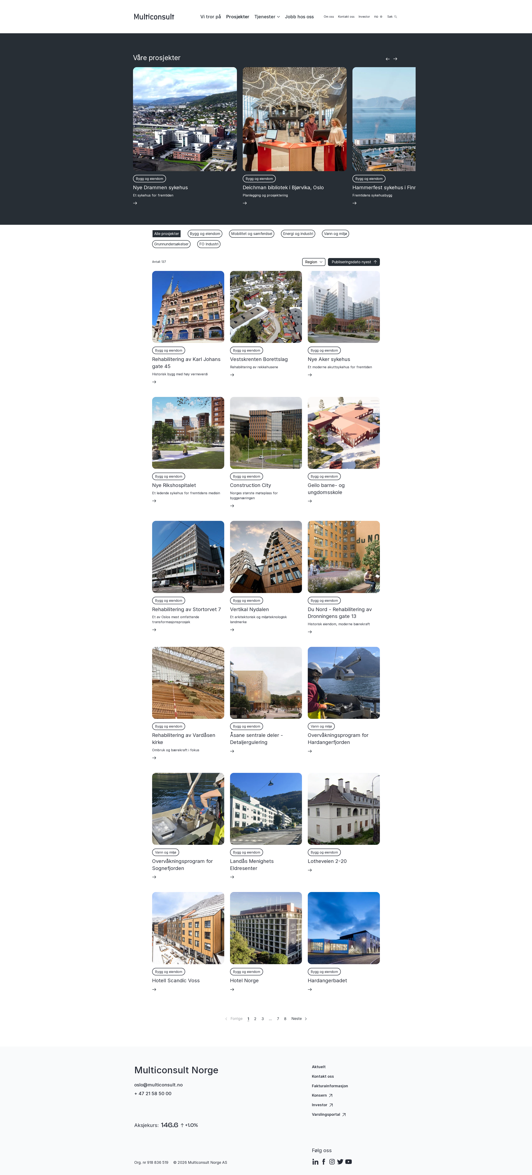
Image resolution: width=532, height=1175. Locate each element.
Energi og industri (298, 233)
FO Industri (208, 244)
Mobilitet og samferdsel (251, 233)
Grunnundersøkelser (171, 244)
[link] (210, 17)
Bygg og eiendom (205, 233)
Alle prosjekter (166, 233)
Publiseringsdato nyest (351, 262)
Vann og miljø (335, 233)
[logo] (154, 17)
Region (311, 262)
